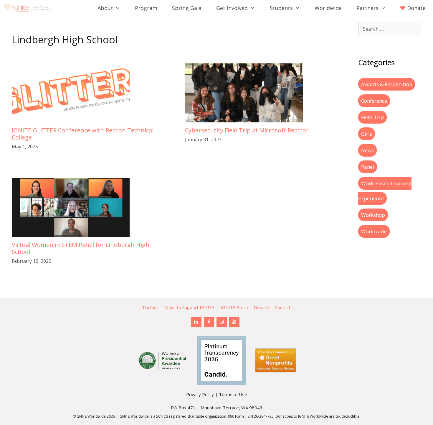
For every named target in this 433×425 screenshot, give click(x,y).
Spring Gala (186, 8)
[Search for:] (389, 28)
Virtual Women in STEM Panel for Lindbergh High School (80, 248)
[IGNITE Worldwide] (29, 8)
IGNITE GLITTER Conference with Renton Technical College (82, 133)
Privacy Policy (200, 394)
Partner (150, 307)
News (367, 150)
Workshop (373, 214)
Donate (261, 307)
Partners (367, 8)
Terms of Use (233, 394)
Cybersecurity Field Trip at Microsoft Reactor (247, 130)
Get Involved (232, 8)
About (105, 8)
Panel (367, 166)
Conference (374, 100)
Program (146, 8)
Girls (366, 133)
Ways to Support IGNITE (189, 307)
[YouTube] (234, 322)
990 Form (236, 416)
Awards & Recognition (386, 84)
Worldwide (328, 8)
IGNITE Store (234, 307)
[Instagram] (221, 322)
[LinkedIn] (196, 322)
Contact (282, 307)
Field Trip (372, 117)
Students (281, 8)
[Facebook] (209, 322)
